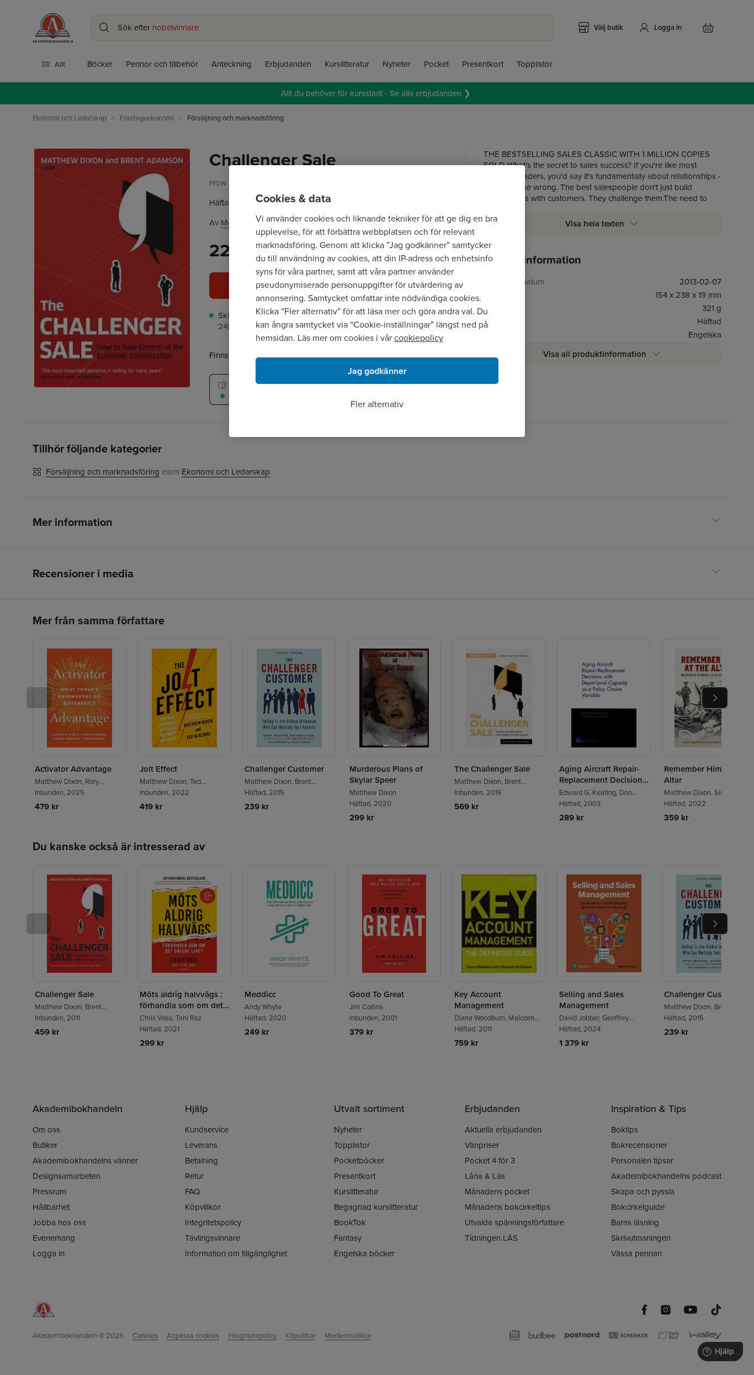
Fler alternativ (377, 404)
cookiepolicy (418, 337)
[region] (377, 301)
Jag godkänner (377, 371)
